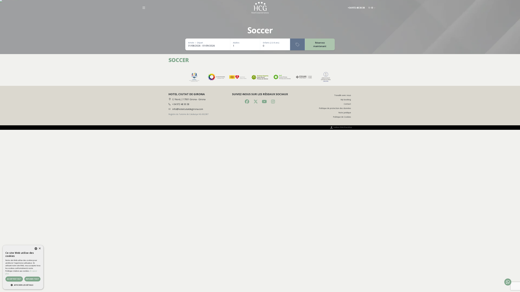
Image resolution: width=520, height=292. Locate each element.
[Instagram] (273, 101)
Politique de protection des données (335, 108)
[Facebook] (247, 101)
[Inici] (260, 8)
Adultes (236, 43)
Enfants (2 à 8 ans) (271, 43)
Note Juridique (344, 112)
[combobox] (36, 248)
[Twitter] (255, 101)
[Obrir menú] (144, 7)
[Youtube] (264, 101)
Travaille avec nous (342, 95)
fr (369, 7)
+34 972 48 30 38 (356, 7)
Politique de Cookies (342, 117)
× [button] (40, 249)
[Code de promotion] (297, 44)
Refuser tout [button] (32, 279)
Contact (347, 104)
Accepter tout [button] (14, 279)
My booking (346, 99)
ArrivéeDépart (195, 43)
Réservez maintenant (319, 44)
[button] (23, 285)
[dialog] (23, 267)
